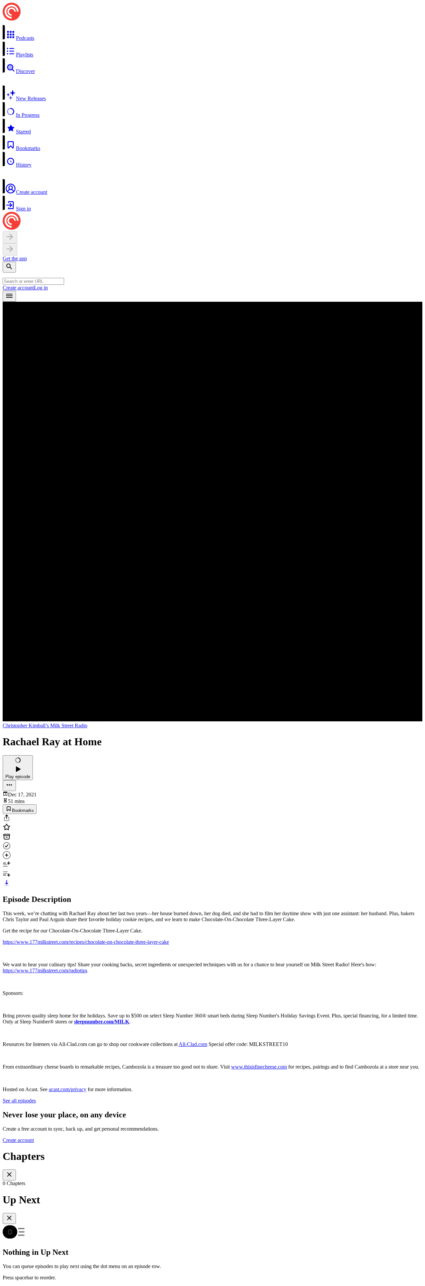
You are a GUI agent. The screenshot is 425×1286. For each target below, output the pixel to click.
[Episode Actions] (9, 785)
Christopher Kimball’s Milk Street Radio (45, 725)
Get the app (15, 258)
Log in (41, 287)
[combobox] (33, 281)
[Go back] (10, 237)
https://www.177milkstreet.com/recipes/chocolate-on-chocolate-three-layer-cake (86, 942)
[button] (212, 33)
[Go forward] (10, 249)
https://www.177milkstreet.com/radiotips (45, 970)
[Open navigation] (9, 296)
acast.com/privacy (67, 1089)
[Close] (9, 1174)
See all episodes (19, 1100)
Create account (18, 287)
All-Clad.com (193, 1044)
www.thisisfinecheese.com (259, 1067)
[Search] (9, 267)
